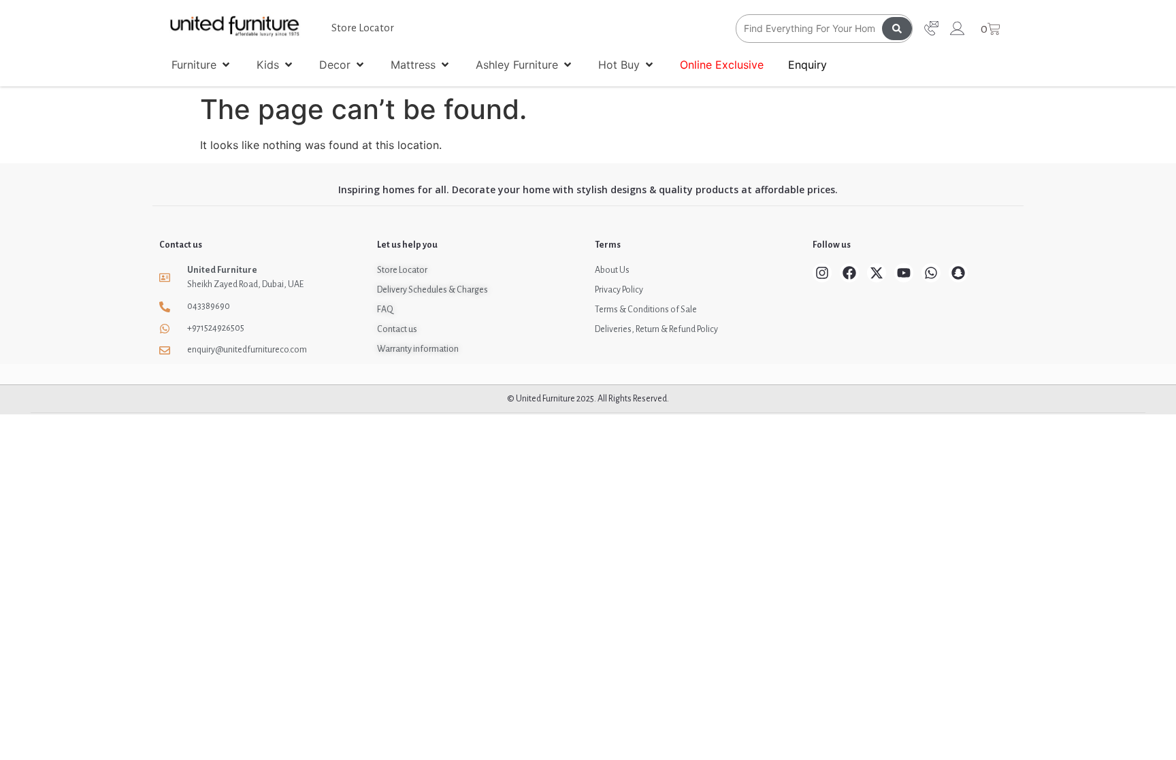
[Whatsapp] (931, 272)
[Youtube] (903, 272)
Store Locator (362, 27)
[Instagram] (822, 272)
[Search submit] (897, 28)
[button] (201, 64)
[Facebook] (849, 272)
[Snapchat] (958, 272)
